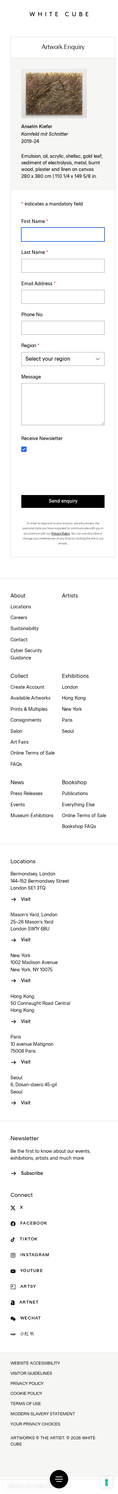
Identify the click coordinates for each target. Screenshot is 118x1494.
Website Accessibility (35, 1363)
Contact (19, 640)
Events (17, 805)
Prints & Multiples (29, 709)
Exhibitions (75, 676)
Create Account (27, 687)
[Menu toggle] (59, 1479)
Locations (20, 607)
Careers (18, 618)
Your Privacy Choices (35, 1424)
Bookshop (74, 782)
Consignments (25, 720)
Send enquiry (63, 501)
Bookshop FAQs (79, 826)
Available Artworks (30, 698)
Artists (70, 595)
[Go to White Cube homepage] (59, 14)
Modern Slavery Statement (42, 1414)
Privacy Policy (60, 533)
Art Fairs (19, 742)
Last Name (34, 252)
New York (72, 709)
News (17, 782)
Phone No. (32, 315)
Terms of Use (25, 1404)
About (18, 595)
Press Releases (26, 793)
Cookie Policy (26, 1394)
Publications (75, 793)
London (70, 687)
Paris (67, 720)
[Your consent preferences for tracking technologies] (106, 1482)
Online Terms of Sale (32, 753)
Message (31, 377)
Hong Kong (74, 698)
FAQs (16, 764)
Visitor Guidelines (31, 1373)
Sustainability (24, 628)
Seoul (68, 731)
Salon (16, 731)
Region (30, 346)
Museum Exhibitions (31, 816)
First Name (34, 221)
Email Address (38, 284)
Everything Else (78, 805)
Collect (19, 676)
